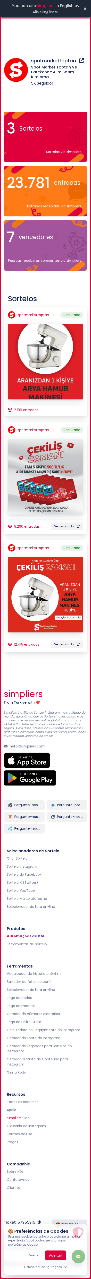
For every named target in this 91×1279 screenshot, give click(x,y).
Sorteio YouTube (21, 890)
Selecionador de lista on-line (31, 906)
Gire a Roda (16, 1072)
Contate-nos (18, 1179)
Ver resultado (64, 526)
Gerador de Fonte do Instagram (33, 1038)
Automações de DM (25, 936)
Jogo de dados (19, 997)
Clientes (14, 1187)
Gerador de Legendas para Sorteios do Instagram (39, 1049)
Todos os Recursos (22, 1101)
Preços (12, 1142)
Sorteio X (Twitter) (22, 882)
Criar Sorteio (17, 858)
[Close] (85, 9)
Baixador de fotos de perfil (29, 981)
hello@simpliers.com (27, 746)
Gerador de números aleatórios (33, 1013)
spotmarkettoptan (54, 60)
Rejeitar (33, 1255)
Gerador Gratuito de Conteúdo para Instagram (37, 1062)
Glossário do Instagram (26, 1126)
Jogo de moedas (21, 1005)
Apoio (11, 1109)
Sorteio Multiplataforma (27, 898)
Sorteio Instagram (22, 866)
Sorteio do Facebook (24, 874)
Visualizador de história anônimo (34, 973)
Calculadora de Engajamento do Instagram (43, 1029)
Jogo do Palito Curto (24, 1021)
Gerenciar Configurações (43, 1267)
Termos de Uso (19, 1134)
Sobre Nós (15, 1171)
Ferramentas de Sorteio (27, 944)
